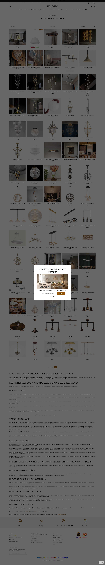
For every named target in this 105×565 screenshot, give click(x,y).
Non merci (52, 296)
